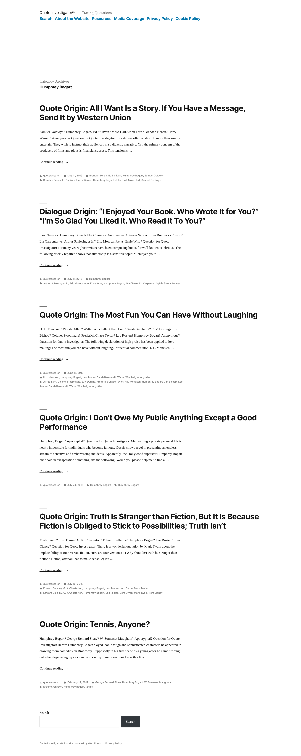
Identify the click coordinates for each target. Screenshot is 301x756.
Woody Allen (144, 377)
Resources (101, 18)
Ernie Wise (96, 283)
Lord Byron (126, 588)
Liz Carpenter (147, 283)
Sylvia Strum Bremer (168, 283)
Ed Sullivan (114, 175)
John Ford (121, 180)
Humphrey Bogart (132, 175)
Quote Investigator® (57, 12)
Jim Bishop (170, 381)
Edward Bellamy (52, 588)
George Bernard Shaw (108, 682)
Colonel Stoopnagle (69, 381)
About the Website (72, 18)
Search (46, 18)
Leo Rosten (89, 377)
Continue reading (54, 162)
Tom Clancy (156, 592)
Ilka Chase (132, 283)
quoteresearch (51, 175)
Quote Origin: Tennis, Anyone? (95, 624)
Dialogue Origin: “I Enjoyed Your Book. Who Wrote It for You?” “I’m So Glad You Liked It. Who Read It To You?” (149, 216)
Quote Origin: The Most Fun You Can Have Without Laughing (149, 314)
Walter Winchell (126, 377)
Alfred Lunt (49, 381)
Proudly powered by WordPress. (83, 743)
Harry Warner (84, 180)
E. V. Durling (88, 381)
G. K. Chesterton (72, 588)
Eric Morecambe (79, 283)
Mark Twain (141, 588)
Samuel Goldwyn (154, 175)
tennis (89, 686)
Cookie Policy (188, 18)
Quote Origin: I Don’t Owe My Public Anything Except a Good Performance (148, 422)
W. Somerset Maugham (157, 682)
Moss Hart (134, 180)
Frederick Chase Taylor (110, 381)
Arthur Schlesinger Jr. (55, 283)
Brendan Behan (98, 175)
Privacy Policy (160, 18)
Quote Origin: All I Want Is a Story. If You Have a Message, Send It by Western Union (142, 112)
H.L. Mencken (51, 377)
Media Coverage (129, 18)
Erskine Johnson (52, 686)
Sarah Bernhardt (106, 377)
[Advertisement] (150, 45)
